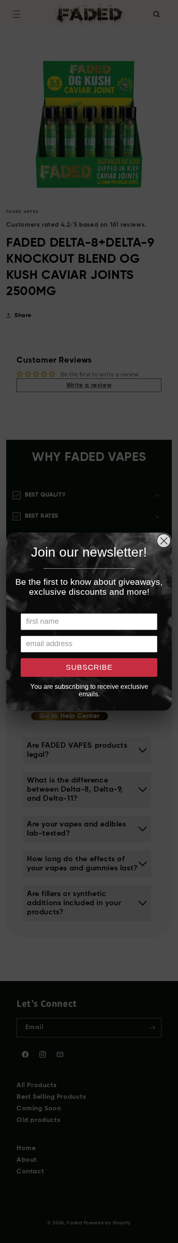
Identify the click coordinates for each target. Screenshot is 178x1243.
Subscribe (89, 667)
